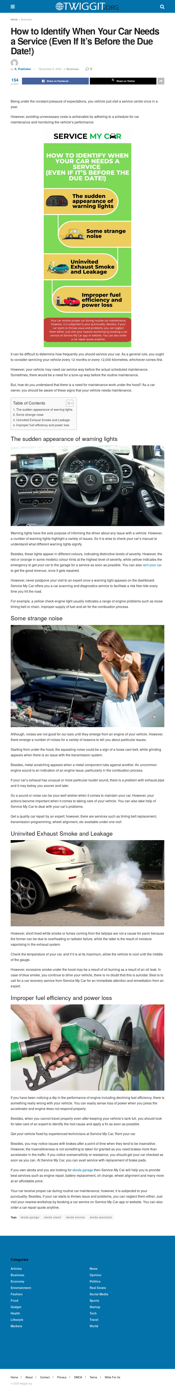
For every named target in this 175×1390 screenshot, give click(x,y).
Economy (17, 1281)
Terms (93, 1377)
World (94, 1326)
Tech (93, 1313)
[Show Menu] (13, 6)
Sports (94, 1300)
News (94, 1268)
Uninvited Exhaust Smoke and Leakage (43, 420)
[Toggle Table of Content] (67, 403)
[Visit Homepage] (87, 6)
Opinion (95, 1275)
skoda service (75, 1217)
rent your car (152, 564)
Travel (94, 1319)
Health (15, 1313)
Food (14, 1300)
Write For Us (112, 1377)
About (29, 1377)
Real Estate (98, 1288)
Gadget (16, 1307)
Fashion (17, 1294)
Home (14, 19)
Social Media (99, 1294)
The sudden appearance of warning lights (44, 409)
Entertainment (21, 1288)
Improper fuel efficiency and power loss (42, 425)
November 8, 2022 (50, 69)
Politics (95, 1281)
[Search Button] (162, 6)
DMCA (78, 1377)
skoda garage (82, 1169)
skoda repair (52, 1217)
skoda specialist (101, 1217)
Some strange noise (30, 414)
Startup (95, 1307)
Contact (45, 1377)
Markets (16, 1326)
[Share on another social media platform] (161, 81)
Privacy (62, 1377)
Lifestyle (17, 1319)
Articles (16, 1268)
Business (26, 19)
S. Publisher (23, 69)
